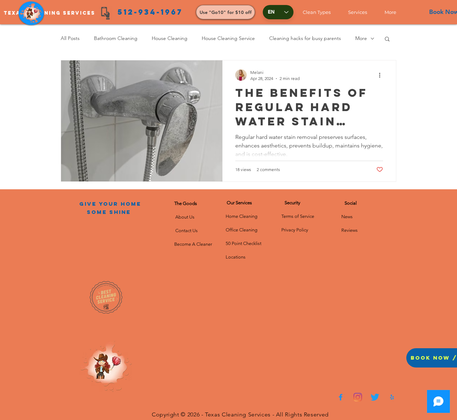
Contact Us (186, 230)
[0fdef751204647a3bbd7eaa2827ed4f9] (340, 397)
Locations (236, 257)
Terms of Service (297, 216)
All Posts (70, 38)
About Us (186, 217)
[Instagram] (357, 397)
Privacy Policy (294, 229)
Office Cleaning (242, 229)
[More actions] (382, 75)
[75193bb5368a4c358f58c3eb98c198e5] (392, 397)
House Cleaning (169, 38)
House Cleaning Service (228, 38)
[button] (320, 12)
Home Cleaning (241, 216)
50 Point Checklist (243, 243)
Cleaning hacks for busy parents (305, 38)
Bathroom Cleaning (115, 38)
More (361, 38)
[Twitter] (375, 397)
